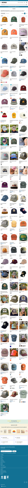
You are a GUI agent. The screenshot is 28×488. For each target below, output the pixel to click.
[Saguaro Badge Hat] (23, 367)
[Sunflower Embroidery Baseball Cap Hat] (23, 170)
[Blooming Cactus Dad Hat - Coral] (10, 360)
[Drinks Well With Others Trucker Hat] (23, 380)
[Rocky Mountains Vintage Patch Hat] (14, 101)
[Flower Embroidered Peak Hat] (5, 88)
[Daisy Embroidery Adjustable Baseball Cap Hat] (23, 141)
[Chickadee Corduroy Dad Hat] (23, 88)
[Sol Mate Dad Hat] (14, 224)
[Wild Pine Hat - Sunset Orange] (21, 402)
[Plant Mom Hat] (5, 299)
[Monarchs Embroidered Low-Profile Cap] (5, 170)
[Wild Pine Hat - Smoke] (23, 402)
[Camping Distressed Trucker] (5, 224)
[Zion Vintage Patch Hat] (5, 115)
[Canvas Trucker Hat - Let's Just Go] (23, 352)
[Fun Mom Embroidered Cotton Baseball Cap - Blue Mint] (1, 164)
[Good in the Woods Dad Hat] (23, 185)
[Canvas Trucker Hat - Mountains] (5, 367)
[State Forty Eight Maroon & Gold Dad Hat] (14, 261)
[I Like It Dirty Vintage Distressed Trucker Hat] (5, 408)
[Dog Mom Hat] (5, 261)
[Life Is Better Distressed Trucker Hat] (5, 394)
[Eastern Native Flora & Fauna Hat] (5, 61)
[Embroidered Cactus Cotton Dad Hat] (5, 73)
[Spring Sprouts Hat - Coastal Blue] (10, 374)
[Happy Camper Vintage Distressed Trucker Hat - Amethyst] (5, 141)
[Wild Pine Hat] (23, 394)
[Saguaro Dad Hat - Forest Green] (14, 325)
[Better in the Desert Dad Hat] (5, 237)
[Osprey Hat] (14, 19)
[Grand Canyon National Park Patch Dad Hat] (14, 286)
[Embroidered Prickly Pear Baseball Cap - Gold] (14, 115)
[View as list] (26, 13)
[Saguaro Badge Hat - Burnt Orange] (20, 374)
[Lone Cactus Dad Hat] (5, 380)
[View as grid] (25, 13)
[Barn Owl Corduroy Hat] (5, 19)
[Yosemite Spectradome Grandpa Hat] (23, 101)
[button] (14, 6)
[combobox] (14, 4)
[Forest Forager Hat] (23, 198)
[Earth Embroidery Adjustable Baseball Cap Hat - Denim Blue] (20, 55)
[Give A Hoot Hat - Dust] (21, 123)
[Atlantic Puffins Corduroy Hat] (14, 73)
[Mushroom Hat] (14, 274)
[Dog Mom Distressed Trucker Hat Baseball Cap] (23, 156)
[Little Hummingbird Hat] (23, 261)
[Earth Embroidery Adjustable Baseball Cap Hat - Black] (21, 55)
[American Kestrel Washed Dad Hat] (14, 32)
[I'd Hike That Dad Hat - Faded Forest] (14, 388)
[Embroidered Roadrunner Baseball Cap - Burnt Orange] (23, 19)
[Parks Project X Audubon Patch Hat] (14, 211)
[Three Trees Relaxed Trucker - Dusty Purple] (20, 346)
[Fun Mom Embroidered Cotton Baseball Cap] (5, 156)
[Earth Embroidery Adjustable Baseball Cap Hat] (23, 46)
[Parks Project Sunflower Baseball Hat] (23, 224)
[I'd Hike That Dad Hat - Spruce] (12, 388)
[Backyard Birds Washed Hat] (14, 141)
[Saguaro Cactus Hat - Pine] (14, 61)
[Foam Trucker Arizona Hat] (23, 237)
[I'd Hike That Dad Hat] (14, 380)
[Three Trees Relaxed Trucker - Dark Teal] (24, 346)
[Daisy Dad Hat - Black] (21, 319)
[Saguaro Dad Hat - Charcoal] (5, 338)
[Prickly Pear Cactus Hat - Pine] (23, 129)
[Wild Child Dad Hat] (14, 338)
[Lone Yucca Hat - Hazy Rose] (1, 361)
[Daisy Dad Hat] (23, 312)
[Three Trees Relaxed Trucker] (23, 338)
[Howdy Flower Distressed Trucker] (14, 299)
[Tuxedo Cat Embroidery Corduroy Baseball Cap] (14, 170)
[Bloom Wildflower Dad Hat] (14, 156)
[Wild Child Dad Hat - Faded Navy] (10, 346)
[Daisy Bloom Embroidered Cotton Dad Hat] (23, 32)
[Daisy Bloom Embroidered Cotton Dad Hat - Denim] (21, 40)
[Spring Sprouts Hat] (14, 367)
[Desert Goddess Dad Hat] (5, 325)
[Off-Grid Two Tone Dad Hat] (23, 250)
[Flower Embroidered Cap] (5, 250)
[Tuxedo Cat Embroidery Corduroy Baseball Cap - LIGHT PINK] (10, 179)
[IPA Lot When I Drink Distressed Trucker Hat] (14, 394)
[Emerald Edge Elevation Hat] (23, 73)
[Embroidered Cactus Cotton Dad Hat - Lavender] (4, 82)
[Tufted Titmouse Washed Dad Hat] (5, 101)
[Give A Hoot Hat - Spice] (20, 123)
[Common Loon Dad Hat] (14, 46)
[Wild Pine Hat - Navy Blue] (24, 402)
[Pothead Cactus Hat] (14, 129)
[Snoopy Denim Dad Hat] (5, 198)
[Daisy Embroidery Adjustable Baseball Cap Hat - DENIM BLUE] (20, 150)
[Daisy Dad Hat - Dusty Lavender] (20, 319)
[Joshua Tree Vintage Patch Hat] (5, 211)
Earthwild (3, 484)
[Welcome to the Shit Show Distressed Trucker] (14, 198)
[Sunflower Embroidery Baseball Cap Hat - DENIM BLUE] (20, 179)
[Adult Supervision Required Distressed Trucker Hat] (14, 312)
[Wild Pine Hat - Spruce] (20, 402)
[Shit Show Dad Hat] (23, 211)
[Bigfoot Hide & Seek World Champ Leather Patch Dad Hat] (5, 286)
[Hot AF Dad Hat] (23, 274)
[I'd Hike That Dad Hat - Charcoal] (10, 388)
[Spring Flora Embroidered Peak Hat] (14, 88)
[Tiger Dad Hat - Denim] (5, 274)
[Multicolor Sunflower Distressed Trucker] (23, 299)
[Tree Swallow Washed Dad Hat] (5, 32)
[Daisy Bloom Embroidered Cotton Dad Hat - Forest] (20, 40)
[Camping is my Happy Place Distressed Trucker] (5, 312)
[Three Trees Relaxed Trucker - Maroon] (21, 346)
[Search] (26, 4)
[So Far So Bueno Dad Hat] (23, 61)
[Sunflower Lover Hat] (23, 286)
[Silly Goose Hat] (5, 129)
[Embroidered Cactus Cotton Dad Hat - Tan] (3, 82)
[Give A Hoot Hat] (23, 115)
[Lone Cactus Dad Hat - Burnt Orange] (1, 388)
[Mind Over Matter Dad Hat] (14, 250)
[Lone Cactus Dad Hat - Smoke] (3, 388)
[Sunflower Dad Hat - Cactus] (23, 325)
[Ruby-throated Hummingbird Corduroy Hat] (5, 185)
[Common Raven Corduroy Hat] (5, 46)
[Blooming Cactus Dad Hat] (14, 352)
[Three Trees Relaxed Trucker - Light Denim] (23, 346)
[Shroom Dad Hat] (14, 237)
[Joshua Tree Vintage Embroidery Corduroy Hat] (14, 185)
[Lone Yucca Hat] (5, 352)
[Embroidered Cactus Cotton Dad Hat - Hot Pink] (6, 82)
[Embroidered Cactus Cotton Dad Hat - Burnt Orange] (1, 82)
